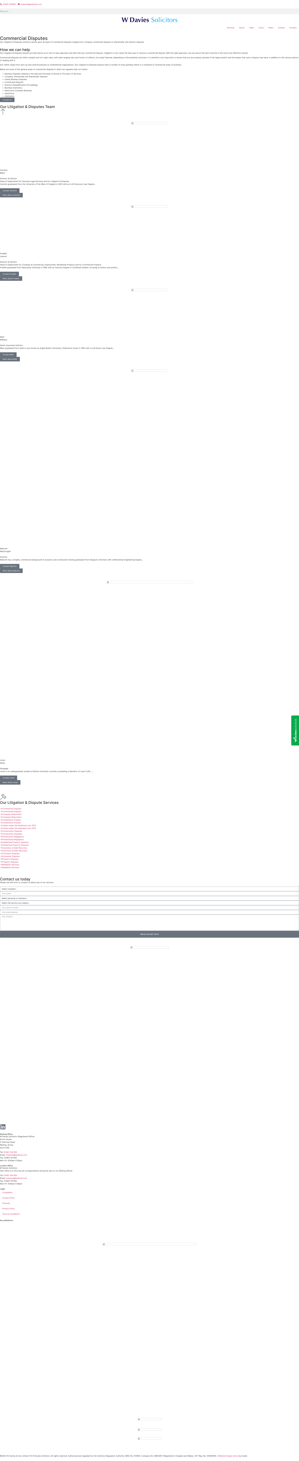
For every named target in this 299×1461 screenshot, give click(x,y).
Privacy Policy (8, 1208)
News (270, 27)
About (241, 27)
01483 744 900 (10, 1152)
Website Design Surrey (228, 1456)
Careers (281, 27)
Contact (293, 27)
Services (230, 27)
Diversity (6, 1203)
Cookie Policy (8, 1198)
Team (251, 27)
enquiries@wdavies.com (16, 1155)
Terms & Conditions (11, 1214)
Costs (261, 27)
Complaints (7, 1192)
